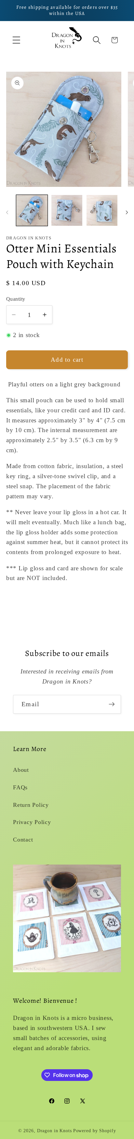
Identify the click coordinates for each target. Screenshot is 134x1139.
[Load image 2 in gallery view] (66, 210)
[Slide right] (127, 212)
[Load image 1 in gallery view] (31, 210)
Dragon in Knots (54, 1130)
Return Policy (31, 805)
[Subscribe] (112, 704)
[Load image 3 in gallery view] (102, 210)
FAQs (20, 787)
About (21, 770)
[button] (16, 40)
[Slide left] (7, 212)
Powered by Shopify (94, 1130)
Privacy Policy (32, 822)
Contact (23, 839)
